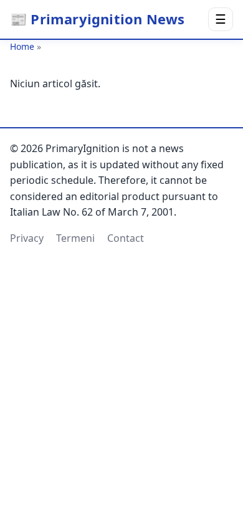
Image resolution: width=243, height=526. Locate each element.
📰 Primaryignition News (97, 18)
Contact (125, 238)
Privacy (27, 238)
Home (22, 46)
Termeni (75, 238)
